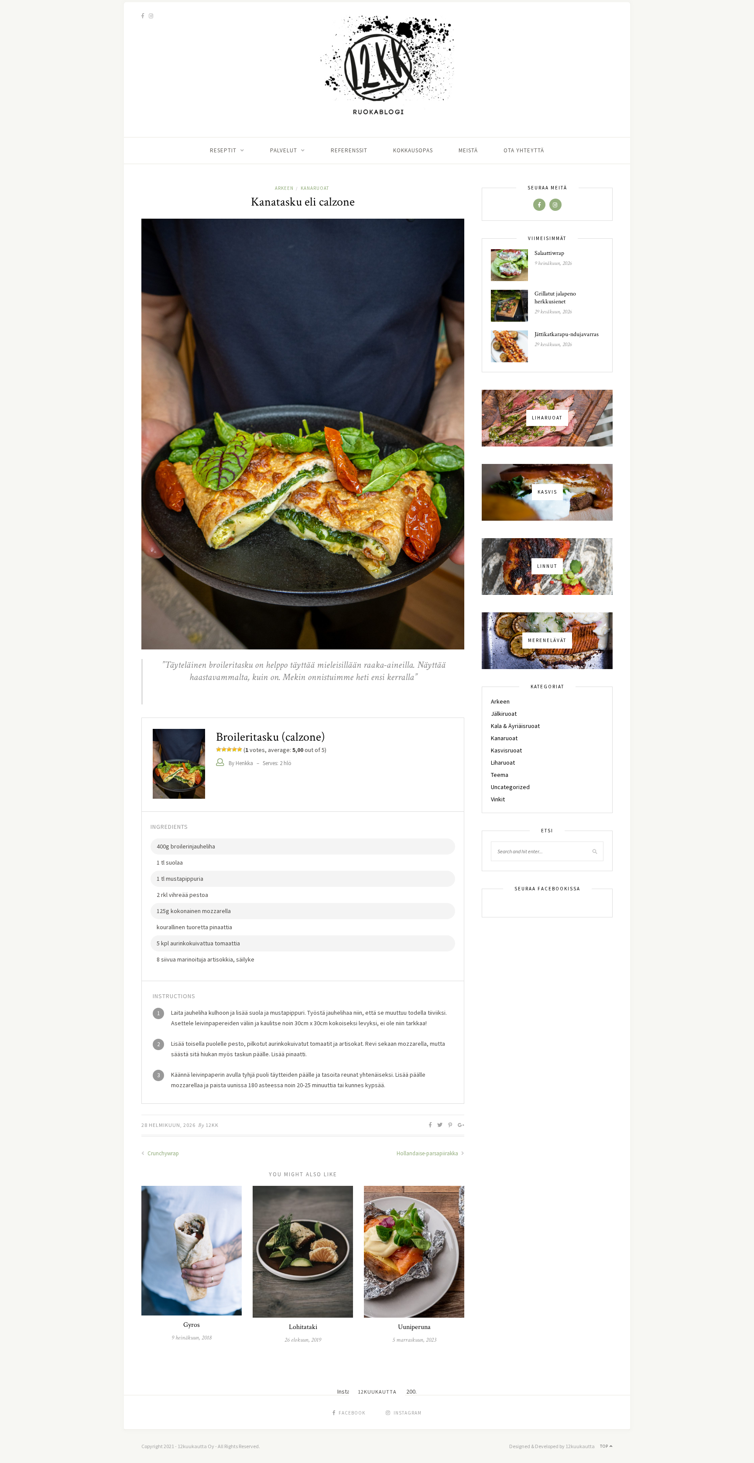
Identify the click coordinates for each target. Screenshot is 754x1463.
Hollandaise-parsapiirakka (428, 1153)
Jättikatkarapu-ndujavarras (567, 334)
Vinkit (498, 799)
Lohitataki (303, 1327)
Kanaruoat (315, 188)
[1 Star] (218, 749)
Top (605, 1446)
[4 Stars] (234, 749)
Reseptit (223, 150)
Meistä (468, 150)
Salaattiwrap (549, 253)
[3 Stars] (229, 749)
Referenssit (349, 150)
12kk (212, 1125)
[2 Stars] (223, 749)
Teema (499, 775)
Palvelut (283, 150)
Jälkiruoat (504, 714)
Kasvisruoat (506, 750)
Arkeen (284, 188)
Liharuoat (503, 762)
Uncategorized (510, 787)
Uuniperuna (414, 1327)
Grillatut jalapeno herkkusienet (555, 298)
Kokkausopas (413, 150)
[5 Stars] (239, 749)
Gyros (191, 1324)
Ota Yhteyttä (524, 150)
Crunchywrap (162, 1153)
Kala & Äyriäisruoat (515, 726)
